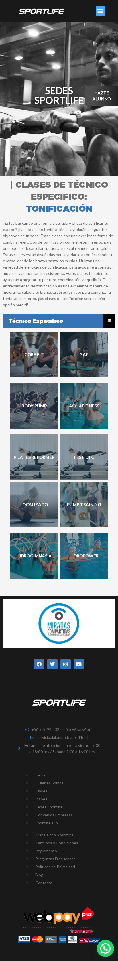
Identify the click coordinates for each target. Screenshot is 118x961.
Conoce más (34, 354)
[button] (100, 11)
